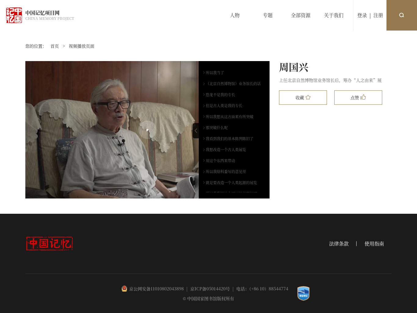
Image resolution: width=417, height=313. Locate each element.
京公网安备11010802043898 (156, 288)
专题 (268, 15)
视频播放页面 (81, 46)
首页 (54, 46)
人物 (235, 15)
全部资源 (300, 15)
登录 (362, 15)
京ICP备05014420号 (210, 288)
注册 (378, 15)
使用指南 (374, 243)
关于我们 (333, 15)
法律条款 (339, 243)
